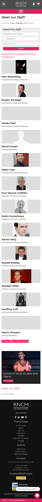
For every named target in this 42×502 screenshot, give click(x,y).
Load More (6, 341)
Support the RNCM (21, 438)
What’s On (21, 449)
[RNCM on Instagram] (26, 417)
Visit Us (21, 431)
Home (13, 23)
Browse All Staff (8, 394)
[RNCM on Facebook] (16, 417)
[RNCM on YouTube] (22, 417)
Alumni (21, 436)
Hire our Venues (21, 454)
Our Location (21, 413)
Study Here (19, 23)
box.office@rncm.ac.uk (21, 470)
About (21, 428)
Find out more (8, 381)
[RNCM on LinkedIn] (19, 417)
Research (21, 433)
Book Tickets (21, 452)
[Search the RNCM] (4, 4)
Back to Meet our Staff (20, 341)
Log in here (21, 478)
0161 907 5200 (22, 465)
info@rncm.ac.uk (22, 468)
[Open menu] (21, 11)
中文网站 (21, 441)
